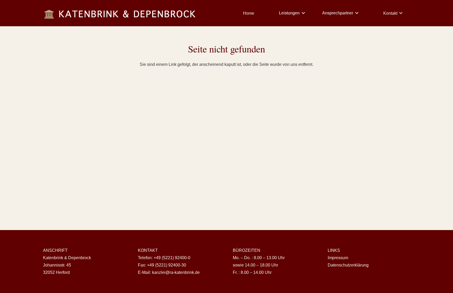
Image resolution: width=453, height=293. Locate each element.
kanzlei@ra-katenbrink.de (176, 272)
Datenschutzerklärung (348, 265)
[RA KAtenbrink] (120, 13)
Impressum (338, 257)
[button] (302, 13)
